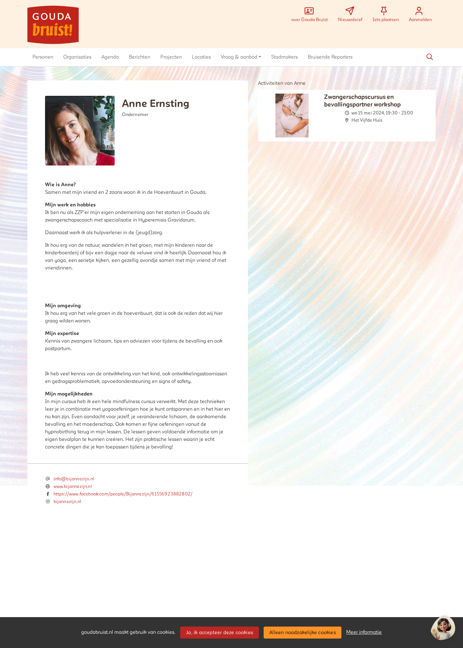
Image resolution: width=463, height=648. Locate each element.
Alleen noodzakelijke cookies (302, 632)
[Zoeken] (430, 57)
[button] (42, 57)
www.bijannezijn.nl (73, 486)
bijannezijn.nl (67, 501)
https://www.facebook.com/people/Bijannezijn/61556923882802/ (123, 494)
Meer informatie (364, 632)
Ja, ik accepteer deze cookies (219, 632)
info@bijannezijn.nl (74, 479)
